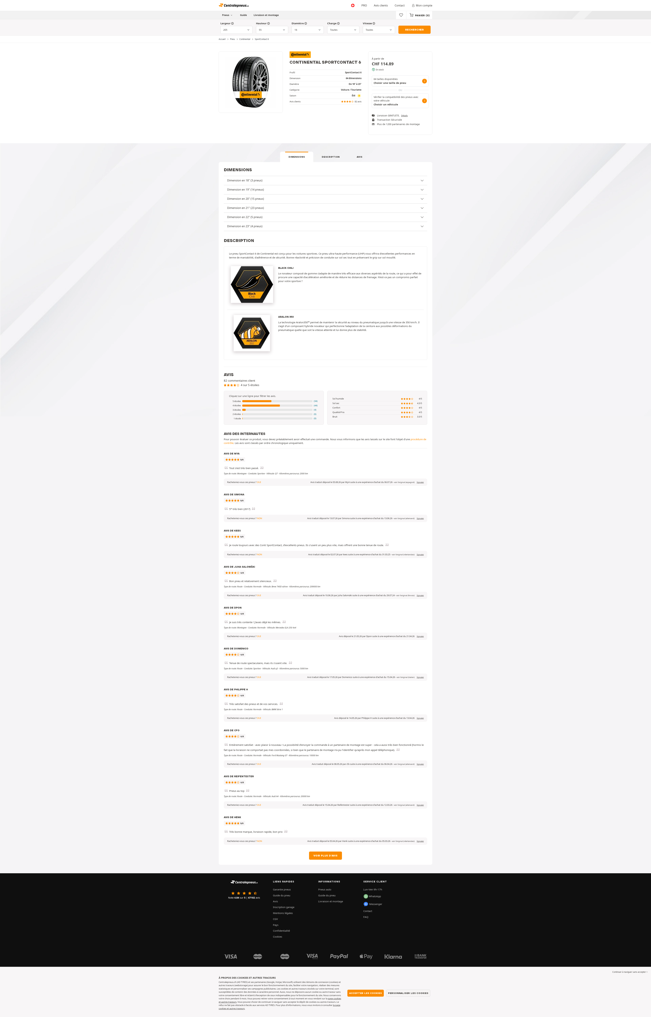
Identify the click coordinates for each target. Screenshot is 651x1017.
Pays (275, 925)
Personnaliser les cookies (408, 993)
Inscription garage (283, 907)
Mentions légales (283, 913)
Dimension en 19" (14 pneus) (245, 189)
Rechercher (414, 29)
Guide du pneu (281, 895)
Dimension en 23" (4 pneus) (244, 226)
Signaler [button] (420, 482)
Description (331, 156)
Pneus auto (324, 889)
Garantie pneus (282, 889)
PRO (364, 5)
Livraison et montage (266, 15)
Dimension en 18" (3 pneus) (244, 180)
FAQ (365, 917)
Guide (243, 15)
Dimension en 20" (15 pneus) (245, 199)
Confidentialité (281, 930)
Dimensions (297, 156)
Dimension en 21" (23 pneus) (245, 208)
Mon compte (424, 5)
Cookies (277, 936)
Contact (400, 5)
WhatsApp (375, 896)
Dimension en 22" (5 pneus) (244, 217)
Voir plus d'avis (325, 855)
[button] (274, 401)
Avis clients (381, 5)
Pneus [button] (226, 15)
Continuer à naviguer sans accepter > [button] (630, 972)
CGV (275, 919)
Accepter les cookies (365, 993)
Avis (359, 156)
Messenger (375, 904)
